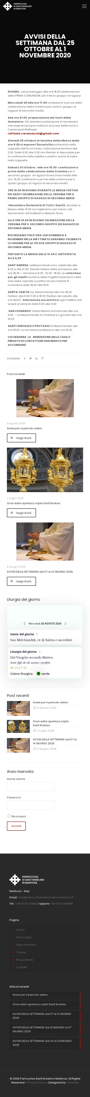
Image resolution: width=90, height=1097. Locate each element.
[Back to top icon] (81, 1088)
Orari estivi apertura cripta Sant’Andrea (33, 503)
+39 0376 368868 (61, 904)
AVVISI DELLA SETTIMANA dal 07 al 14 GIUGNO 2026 (40, 572)
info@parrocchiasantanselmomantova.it (45, 897)
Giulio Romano (26, 945)
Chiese (21, 952)
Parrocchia (23, 937)
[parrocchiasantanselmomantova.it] (17, 6)
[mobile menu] (84, 6)
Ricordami (18, 816)
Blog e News (24, 960)
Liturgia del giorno (45, 662)
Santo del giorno (45, 637)
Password (14, 797)
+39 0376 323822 (26, 904)
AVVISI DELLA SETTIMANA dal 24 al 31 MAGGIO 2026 (42, 1043)
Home (20, 930)
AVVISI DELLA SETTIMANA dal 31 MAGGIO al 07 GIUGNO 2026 (42, 1029)
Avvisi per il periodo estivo (24, 428)
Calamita (72, 1083)
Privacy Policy (36, 1083)
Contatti (21, 967)
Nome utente (16, 779)
